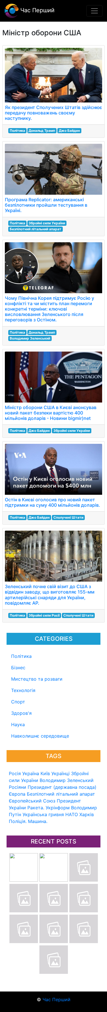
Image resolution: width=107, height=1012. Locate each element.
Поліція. (18, 821)
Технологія (23, 690)
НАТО (71, 814)
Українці (60, 773)
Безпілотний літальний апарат (61, 794)
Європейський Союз (32, 801)
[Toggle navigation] (94, 11)
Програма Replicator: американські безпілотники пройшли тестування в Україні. (46, 205)
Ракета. (35, 807)
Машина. (37, 821)
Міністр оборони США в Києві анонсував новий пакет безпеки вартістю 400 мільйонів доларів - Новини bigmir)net (50, 413)
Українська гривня (43, 814)
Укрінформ (58, 807)
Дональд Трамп (42, 130)
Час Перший (36, 10)
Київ (45, 773)
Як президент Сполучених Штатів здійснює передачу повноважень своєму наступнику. (53, 112)
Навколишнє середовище (40, 736)
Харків (86, 814)
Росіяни (17, 787)
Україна (30, 773)
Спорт (18, 702)
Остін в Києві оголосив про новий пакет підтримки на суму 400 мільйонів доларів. (52, 502)
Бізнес (18, 667)
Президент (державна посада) (62, 787)
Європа (17, 794)
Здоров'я (21, 713)
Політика (21, 656)
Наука (18, 724)
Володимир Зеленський (67, 780)
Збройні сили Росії (44, 615)
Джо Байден (69, 130)
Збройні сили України (47, 223)
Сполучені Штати (68, 517)
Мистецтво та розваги (36, 679)
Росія (15, 773)
